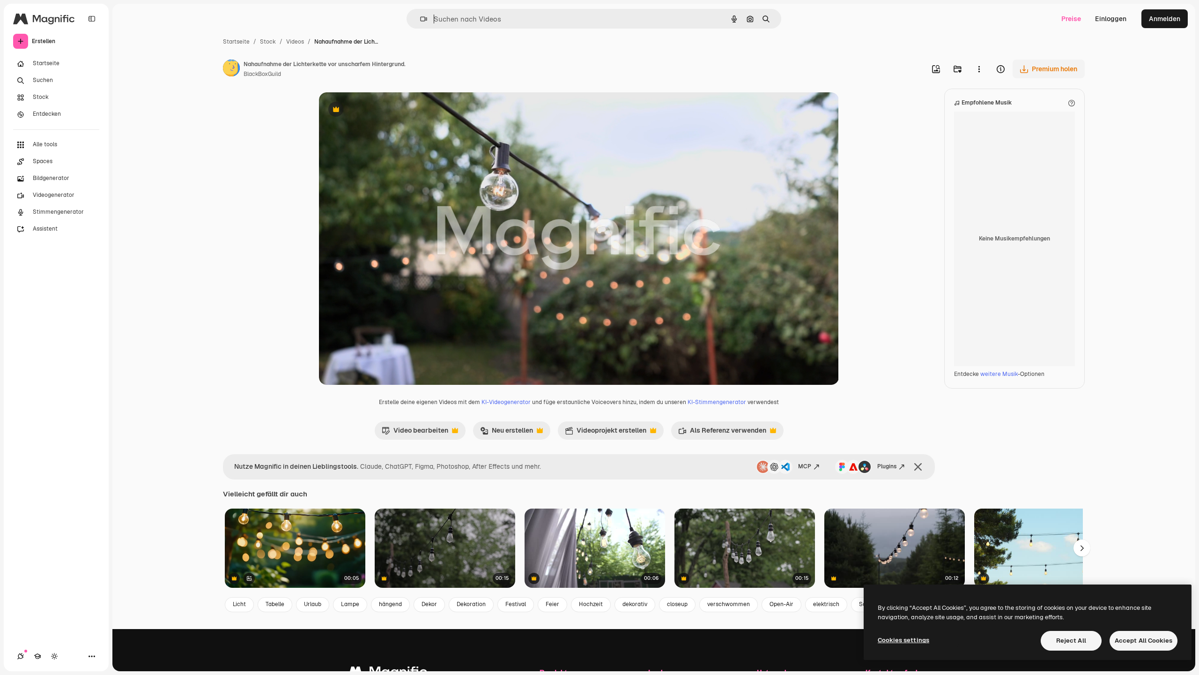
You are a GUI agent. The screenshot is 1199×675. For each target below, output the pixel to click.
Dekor (429, 604)
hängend (390, 604)
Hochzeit (591, 604)
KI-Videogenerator (506, 402)
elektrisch (826, 604)
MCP (804, 466)
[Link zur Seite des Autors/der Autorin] (231, 69)
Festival (515, 604)
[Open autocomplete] (420, 18)
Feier (552, 604)
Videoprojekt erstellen (605, 432)
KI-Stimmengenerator (717, 402)
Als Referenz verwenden (722, 432)
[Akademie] (37, 656)
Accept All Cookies (1143, 641)
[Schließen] (918, 466)
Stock (268, 41)
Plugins (886, 466)
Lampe (350, 604)
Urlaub (312, 604)
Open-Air (781, 604)
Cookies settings (903, 640)
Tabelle (275, 604)
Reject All (1071, 641)
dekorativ (634, 604)
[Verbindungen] (20, 656)
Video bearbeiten (415, 432)
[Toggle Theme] (54, 656)
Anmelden (1164, 19)
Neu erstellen (506, 432)
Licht (239, 604)
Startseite (236, 41)
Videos (295, 41)
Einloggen (1110, 19)
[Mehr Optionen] (979, 69)
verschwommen (728, 604)
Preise (1071, 19)
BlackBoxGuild (262, 74)
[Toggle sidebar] (91, 18)
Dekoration (471, 604)
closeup (677, 604)
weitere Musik (999, 374)
